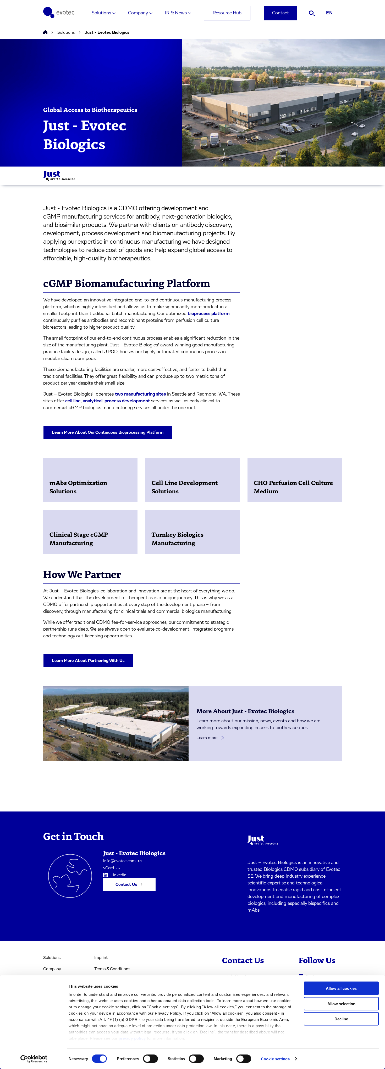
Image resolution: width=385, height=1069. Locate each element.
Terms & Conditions (112, 969)
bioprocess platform (209, 313)
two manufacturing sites (140, 394)
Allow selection (341, 1003)
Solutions (101, 13)
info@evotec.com (119, 861)
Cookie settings (275, 1058)
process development (127, 401)
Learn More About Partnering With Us (88, 661)
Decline (341, 1019)
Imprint (101, 958)
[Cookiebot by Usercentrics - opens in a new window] (34, 1059)
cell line (73, 401)
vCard (108, 868)
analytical (92, 401)
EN (329, 13)
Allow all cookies (341, 988)
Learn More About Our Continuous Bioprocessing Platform (107, 432)
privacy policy (132, 1038)
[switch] (150, 1058)
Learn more (206, 738)
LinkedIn (118, 875)
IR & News (176, 13)
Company (138, 13)
